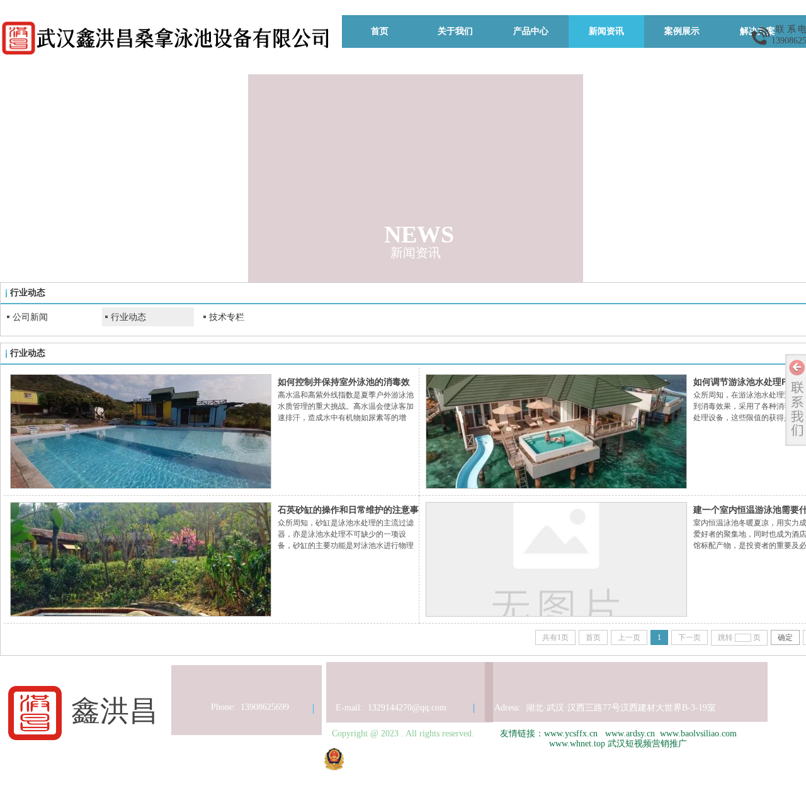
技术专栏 (226, 317)
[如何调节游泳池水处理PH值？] (556, 431)
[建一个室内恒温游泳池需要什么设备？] (556, 559)
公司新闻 (30, 317)
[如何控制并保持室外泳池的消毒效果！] (140, 431)
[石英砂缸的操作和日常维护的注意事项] (140, 559)
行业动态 (128, 317)
